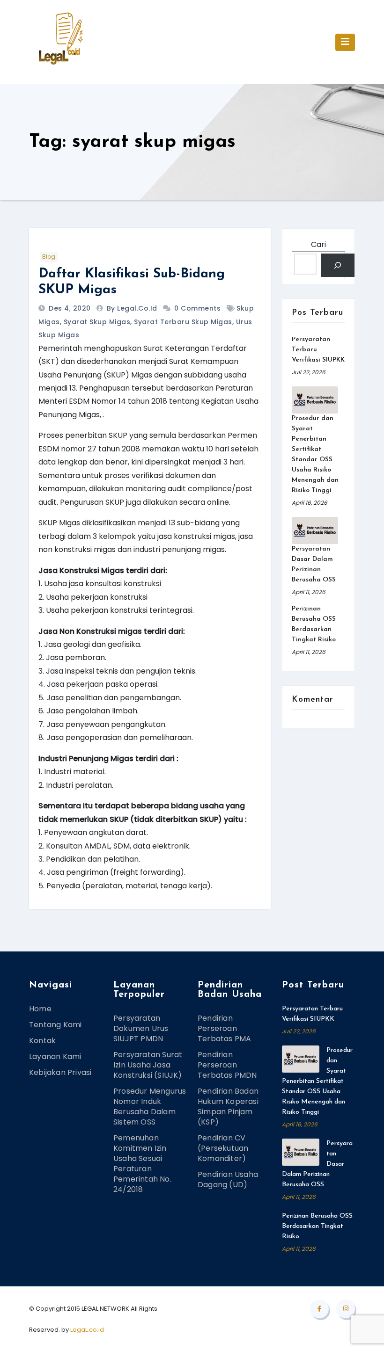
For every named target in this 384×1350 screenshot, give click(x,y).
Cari (318, 244)
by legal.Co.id (133, 308)
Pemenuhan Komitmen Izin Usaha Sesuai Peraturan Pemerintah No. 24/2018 (142, 1163)
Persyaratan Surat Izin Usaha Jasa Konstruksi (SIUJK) (147, 1065)
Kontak (42, 1040)
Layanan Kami (55, 1056)
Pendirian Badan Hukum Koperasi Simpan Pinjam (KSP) (228, 1106)
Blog (48, 257)
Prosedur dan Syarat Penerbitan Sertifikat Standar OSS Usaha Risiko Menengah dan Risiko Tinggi (317, 1081)
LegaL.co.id (87, 1329)
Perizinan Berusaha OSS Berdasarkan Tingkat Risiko (317, 1226)
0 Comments (197, 308)
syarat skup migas (97, 322)
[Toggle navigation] (345, 42)
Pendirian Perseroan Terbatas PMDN (227, 1065)
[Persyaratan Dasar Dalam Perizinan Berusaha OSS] (315, 530)
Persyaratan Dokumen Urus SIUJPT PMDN (140, 1028)
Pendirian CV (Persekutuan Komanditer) (223, 1148)
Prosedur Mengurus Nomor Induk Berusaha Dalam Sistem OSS (149, 1106)
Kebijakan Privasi (60, 1072)
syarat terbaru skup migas (183, 322)
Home (40, 1008)
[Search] (337, 265)
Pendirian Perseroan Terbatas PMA (224, 1028)
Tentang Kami (55, 1024)
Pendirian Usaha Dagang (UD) (228, 1179)
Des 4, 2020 (69, 308)
